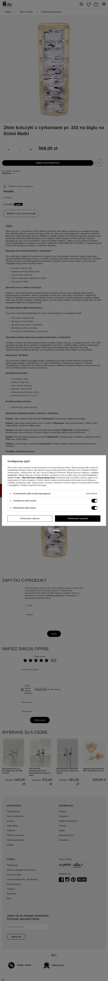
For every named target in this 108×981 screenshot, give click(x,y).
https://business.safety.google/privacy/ (38, 478)
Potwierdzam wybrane (30, 518)
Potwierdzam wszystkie (78, 518)
